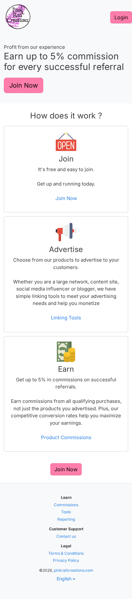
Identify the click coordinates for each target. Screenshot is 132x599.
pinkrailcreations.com (73, 570)
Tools (66, 511)
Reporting (66, 519)
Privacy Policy (66, 560)
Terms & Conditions (66, 553)
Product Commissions (66, 437)
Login (121, 17)
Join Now (23, 85)
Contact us (66, 536)
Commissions (66, 504)
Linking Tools (66, 318)
